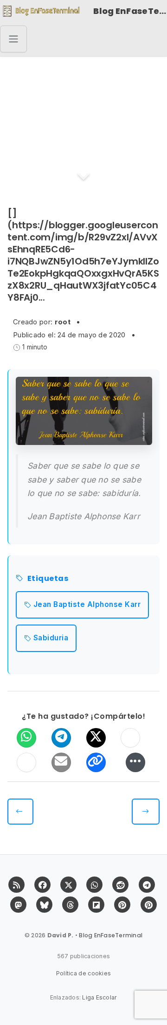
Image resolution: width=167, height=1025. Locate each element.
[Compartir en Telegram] (61, 738)
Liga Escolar (99, 997)
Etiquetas (47, 579)
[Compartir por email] (61, 762)
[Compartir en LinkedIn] (26, 762)
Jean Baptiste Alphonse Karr (87, 604)
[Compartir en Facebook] (130, 738)
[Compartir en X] (96, 738)
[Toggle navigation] (13, 39)
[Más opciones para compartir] (135, 762)
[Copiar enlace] (96, 762)
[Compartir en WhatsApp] (26, 738)
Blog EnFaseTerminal (130, 11)
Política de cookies (83, 973)
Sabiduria (51, 637)
